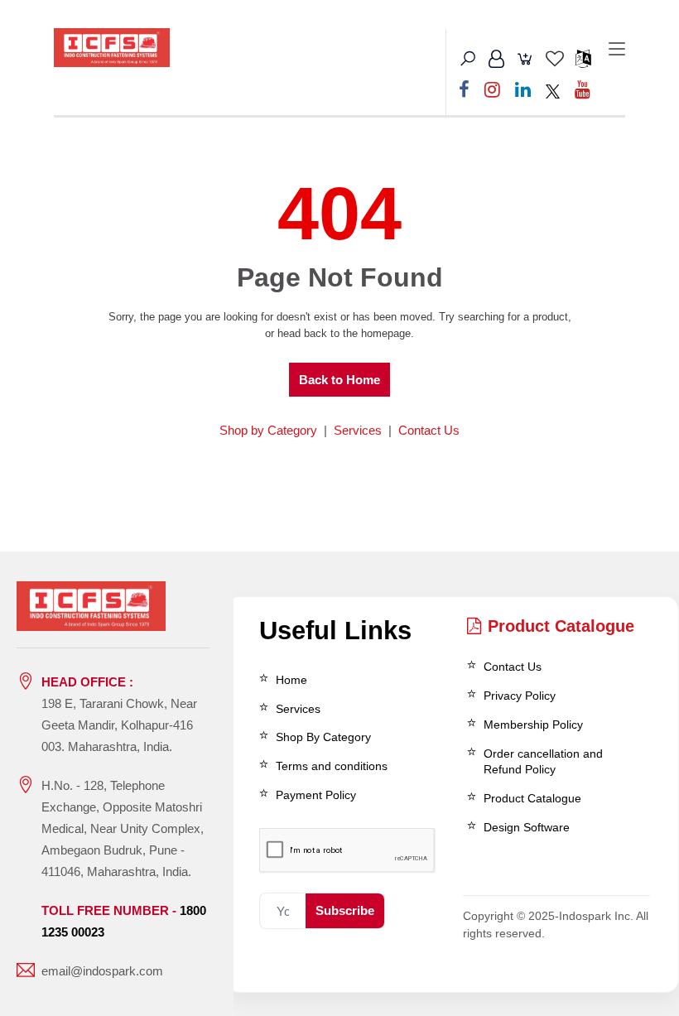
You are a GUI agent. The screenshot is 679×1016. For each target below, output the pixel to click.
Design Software (527, 827)
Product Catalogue (561, 626)
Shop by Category (268, 430)
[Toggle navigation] (617, 49)
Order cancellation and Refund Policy (543, 761)
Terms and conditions (332, 766)
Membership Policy (533, 724)
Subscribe (344, 910)
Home (291, 679)
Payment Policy (316, 795)
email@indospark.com (102, 971)
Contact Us (429, 430)
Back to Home (339, 380)
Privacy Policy (520, 695)
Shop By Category (323, 737)
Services (358, 430)
